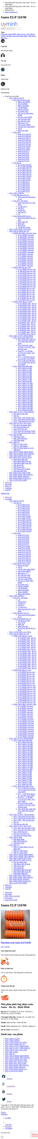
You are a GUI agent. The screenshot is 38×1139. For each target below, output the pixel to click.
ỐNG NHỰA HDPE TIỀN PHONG (21, 454)
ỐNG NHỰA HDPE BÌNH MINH (21, 452)
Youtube (9, 1094)
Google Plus (10, 1086)
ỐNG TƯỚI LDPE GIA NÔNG (20, 229)
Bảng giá (8, 486)
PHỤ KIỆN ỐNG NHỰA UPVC (20, 457)
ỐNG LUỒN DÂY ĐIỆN (18, 480)
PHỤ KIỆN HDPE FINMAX (19, 476)
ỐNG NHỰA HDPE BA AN (19, 231)
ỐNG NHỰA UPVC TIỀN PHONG (21, 412)
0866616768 (5, 493)
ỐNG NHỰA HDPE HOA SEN (20, 456)
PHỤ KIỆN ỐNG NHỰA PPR (19, 473)
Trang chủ (8, 482)
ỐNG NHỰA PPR (15, 435)
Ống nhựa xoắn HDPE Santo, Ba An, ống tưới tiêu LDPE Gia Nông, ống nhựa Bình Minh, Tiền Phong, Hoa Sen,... (18, 36)
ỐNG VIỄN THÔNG (16, 193)
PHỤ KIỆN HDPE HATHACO (20, 478)
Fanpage (9, 1079)
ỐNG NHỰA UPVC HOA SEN (20, 423)
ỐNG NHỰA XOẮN (16, 98)
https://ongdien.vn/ (11, 12)
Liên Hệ (8, 490)
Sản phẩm (8, 484)
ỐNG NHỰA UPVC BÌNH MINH (21, 336)
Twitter (9, 1101)
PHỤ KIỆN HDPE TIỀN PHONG (21, 475)
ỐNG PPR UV (14, 442)
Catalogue (8, 488)
